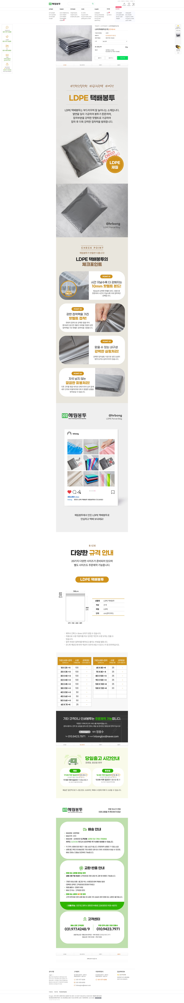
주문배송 (127, 1)
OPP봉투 (51, 9)
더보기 (50, 975)
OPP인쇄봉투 (119, 13)
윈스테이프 (109, 15)
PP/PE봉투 (72, 9)
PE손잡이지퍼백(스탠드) (86, 16)
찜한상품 (128, 5)
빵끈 (108, 13)
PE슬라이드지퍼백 (129, 16)
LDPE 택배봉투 (63, 16)
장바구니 (111, 58)
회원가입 (122, 1)
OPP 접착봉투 (52, 13)
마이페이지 (124, 5)
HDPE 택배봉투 (63, 15)
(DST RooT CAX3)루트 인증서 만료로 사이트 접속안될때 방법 (59, 978)
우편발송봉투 (128, 13)
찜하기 (99, 58)
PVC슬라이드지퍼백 (129, 18)
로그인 (119, 1)
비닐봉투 (97, 9)
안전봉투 (61, 20)
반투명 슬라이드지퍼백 (86, 18)
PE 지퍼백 (83, 13)
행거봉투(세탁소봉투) (75, 16)
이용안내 (51, 992)
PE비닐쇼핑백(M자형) (99, 16)
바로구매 (122, 57)
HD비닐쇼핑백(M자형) (99, 15)
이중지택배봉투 (63, 18)
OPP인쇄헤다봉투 (120, 15)
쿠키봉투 (51, 18)
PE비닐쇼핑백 (98, 18)
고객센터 (131, 1)
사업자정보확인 (98, 997)
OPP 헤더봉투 (52, 16)
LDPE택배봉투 (104, 26)
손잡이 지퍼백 (128, 20)
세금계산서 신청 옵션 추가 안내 (55, 984)
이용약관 (56, 992)
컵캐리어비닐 (97, 20)
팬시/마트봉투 (128, 15)
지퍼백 (82, 9)
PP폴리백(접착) (73, 13)
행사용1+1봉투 (119, 16)
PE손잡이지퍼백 (84, 15)
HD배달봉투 (97, 13)
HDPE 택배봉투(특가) (64, 13)
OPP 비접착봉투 (52, 15)
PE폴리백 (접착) (73, 15)
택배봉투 (62, 9)
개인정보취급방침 (63, 992)
